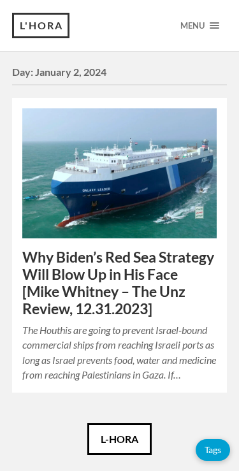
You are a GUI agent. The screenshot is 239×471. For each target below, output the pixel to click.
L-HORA (119, 439)
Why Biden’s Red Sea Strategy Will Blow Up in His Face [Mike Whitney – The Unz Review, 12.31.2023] (118, 283)
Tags (213, 449)
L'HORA (41, 25)
